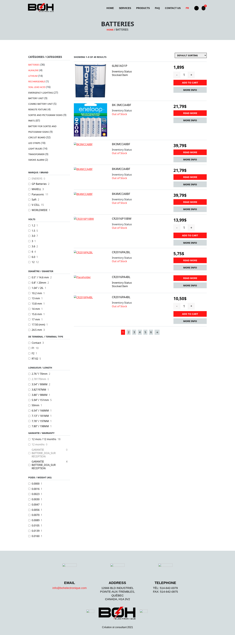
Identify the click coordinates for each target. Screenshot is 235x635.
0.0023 (35, 494)
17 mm (36, 319)
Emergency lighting (40, 92)
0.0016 (35, 489)
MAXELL (36, 189)
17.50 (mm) (38, 324)
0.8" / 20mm (39, 282)
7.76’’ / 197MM (40, 421)
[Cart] (203, 8)
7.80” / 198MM (40, 426)
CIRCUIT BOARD (36, 137)
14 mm (36, 309)
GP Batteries (39, 184)
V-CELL (36, 205)
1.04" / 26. (37, 288)
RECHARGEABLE (36, 81)
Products (143, 8)
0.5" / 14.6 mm (40, 277)
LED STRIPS (34, 143)
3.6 (33, 246)
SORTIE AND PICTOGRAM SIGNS (45, 115)
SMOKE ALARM (36, 159)
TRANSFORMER (36, 154)
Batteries (34, 64)
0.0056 (35, 510)
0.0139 (35, 531)
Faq (157, 8)
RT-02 (35, 358)
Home (110, 8)
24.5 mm (37, 330)
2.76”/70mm (39, 379)
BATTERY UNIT (36, 98)
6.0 (33, 257)
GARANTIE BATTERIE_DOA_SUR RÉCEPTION (44, 453)
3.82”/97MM (39, 389)
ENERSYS (37, 178)
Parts (31, 120)
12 (33, 262)
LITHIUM (33, 75)
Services (125, 8)
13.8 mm (37, 303)
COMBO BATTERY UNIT (40, 103)
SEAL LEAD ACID (36, 87)
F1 (33, 348)
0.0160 (35, 536)
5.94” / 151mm (40, 400)
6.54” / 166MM (40, 410)
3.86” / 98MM (39, 395)
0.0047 (35, 504)
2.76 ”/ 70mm (39, 374)
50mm (35, 405)
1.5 (33, 230)
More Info (190, 89)
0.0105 (35, 525)
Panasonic (38, 194)
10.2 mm (37, 293)
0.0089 (35, 520)
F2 (33, 353)
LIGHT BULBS (35, 148)
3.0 (33, 236)
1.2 (33, 225)
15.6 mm (37, 314)
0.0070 (35, 515)
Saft (34, 199)
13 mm (36, 298)
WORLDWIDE (39, 210)
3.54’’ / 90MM (39, 384)
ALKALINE (33, 70)
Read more (190, 113)
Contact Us (173, 8)
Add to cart (190, 82)
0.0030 (35, 499)
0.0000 (35, 483)
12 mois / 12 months (44, 439)
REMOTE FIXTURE (37, 109)
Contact (36, 343)
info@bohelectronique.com (69, 588)
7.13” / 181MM (40, 416)
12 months (38, 444)
